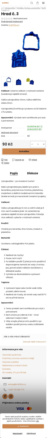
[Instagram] (11, 396)
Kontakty (6, 369)
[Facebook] (5, 396)
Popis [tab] (14, 173)
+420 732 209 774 (16, 389)
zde (37, 421)
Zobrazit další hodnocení (34, 341)
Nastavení (17, 433)
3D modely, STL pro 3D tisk (14, 372)
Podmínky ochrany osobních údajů (18, 358)
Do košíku (24, 151)
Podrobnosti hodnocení (12, 21)
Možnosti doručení (9, 132)
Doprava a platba (10, 362)
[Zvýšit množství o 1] (44, 144)
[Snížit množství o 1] (32, 144)
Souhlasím (24, 426)
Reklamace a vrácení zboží (14, 365)
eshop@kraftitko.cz (17, 384)
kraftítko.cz (14, 25)
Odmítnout (31, 433)
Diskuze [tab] (32, 173)
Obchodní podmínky (11, 355)
